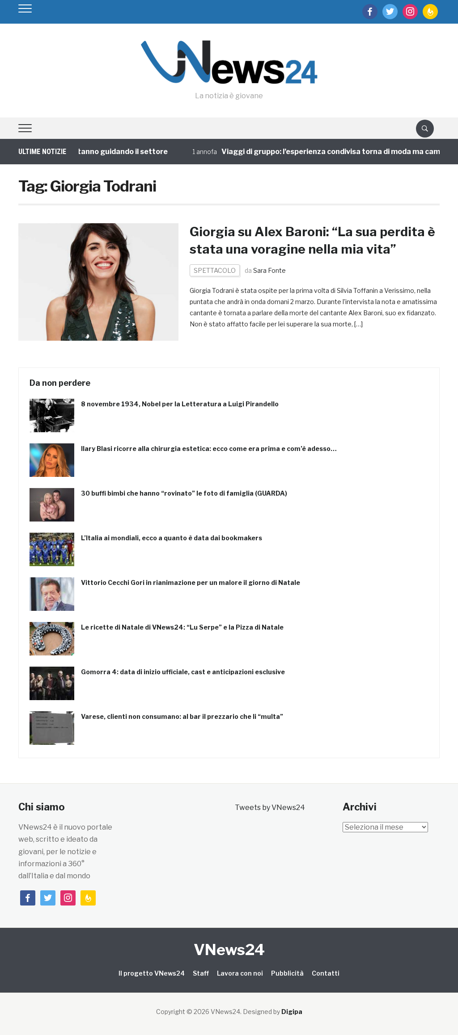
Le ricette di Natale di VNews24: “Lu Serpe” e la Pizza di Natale (182, 627)
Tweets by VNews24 (270, 807)
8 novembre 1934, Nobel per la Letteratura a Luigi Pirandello (180, 404)
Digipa (291, 1011)
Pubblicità (287, 973)
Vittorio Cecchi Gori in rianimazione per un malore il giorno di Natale (190, 582)
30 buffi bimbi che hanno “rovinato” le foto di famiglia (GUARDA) (184, 493)
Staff (201, 973)
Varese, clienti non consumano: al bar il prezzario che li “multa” (182, 716)
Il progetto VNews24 (152, 973)
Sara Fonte (269, 270)
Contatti (325, 973)
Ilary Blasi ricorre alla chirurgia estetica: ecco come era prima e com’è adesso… (209, 448)
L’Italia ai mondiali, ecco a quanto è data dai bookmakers (171, 538)
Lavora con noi (240, 973)
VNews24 (229, 949)
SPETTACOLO (215, 270)
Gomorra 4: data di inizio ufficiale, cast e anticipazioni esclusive (183, 672)
